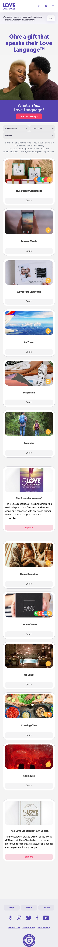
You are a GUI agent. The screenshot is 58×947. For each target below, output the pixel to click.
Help (11, 907)
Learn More (30, 20)
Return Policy (44, 927)
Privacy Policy (28, 927)
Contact (46, 907)
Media (29, 907)
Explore (29, 527)
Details (29, 201)
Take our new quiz (29, 116)
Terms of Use (14, 927)
